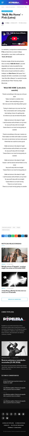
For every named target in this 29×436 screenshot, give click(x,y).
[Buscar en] (26, 2)
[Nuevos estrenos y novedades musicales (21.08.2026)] (14, 348)
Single (18, 227)
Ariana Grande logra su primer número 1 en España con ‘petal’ (14, 382)
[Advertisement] (14, 206)
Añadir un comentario (14, 299)
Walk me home (5, 229)
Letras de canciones (7, 11)
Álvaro (7, 23)
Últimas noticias (20, 423)
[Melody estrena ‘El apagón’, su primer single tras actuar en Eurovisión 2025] (14, 255)
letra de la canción (6, 227)
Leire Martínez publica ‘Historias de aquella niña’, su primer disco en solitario (14, 388)
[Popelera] (14, 2)
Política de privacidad (17, 425)
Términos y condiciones (14, 427)
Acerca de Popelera (8, 423)
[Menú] (3, 2)
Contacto (6, 425)
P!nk (14, 227)
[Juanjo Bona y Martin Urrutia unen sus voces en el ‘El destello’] (14, 279)
